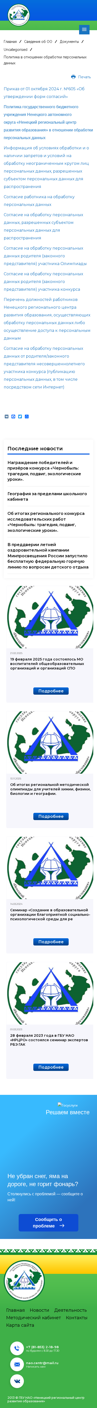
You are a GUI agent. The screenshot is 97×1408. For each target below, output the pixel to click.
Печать (84, 77)
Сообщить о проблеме (47, 1222)
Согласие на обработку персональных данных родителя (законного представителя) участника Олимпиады (46, 256)
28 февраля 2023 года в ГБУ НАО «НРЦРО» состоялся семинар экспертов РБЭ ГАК (49, 1040)
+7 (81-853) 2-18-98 (42, 1347)
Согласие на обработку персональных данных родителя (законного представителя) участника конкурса (43, 282)
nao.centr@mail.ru (42, 1363)
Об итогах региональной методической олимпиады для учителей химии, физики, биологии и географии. (50, 789)
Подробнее (51, 691)
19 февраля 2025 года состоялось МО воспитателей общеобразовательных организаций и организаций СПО (47, 663)
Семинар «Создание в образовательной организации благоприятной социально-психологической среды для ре (50, 914)
